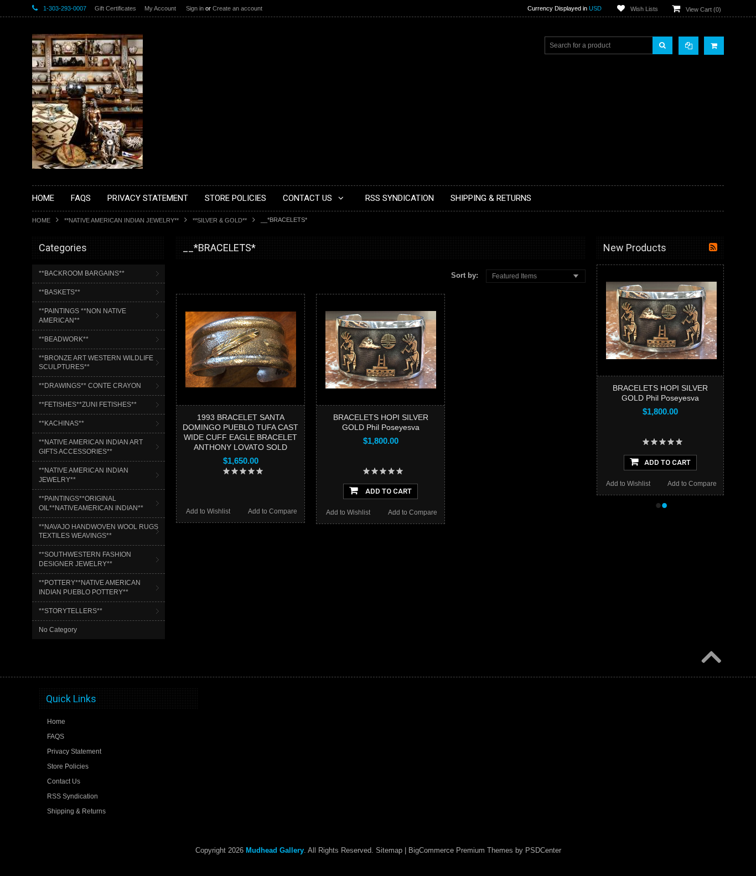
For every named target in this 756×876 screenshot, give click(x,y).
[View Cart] (714, 46)
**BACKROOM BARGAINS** (82, 273)
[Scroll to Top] (710, 658)
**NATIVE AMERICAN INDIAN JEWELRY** (121, 220)
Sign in (195, 8)
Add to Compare (272, 511)
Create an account (237, 8)
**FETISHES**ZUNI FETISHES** (88, 404)
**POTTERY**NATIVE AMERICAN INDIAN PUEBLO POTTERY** (90, 587)
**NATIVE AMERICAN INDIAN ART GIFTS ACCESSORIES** (91, 446)
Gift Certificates (115, 8)
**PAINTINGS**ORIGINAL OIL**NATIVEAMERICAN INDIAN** (91, 503)
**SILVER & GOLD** (220, 220)
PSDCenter (543, 850)
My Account (160, 8)
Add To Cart (388, 491)
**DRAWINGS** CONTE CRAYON (90, 386)
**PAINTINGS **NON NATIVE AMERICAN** (82, 315)
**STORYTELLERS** (70, 611)
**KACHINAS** (61, 423)
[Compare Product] (688, 46)
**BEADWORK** (64, 339)
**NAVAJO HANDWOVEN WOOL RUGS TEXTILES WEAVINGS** (98, 531)
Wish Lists (644, 9)
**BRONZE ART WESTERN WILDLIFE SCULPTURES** (96, 362)
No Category (58, 630)
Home (41, 220)
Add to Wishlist (208, 511)
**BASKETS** (59, 292)
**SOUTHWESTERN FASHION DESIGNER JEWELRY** (85, 559)
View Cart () (703, 9)
